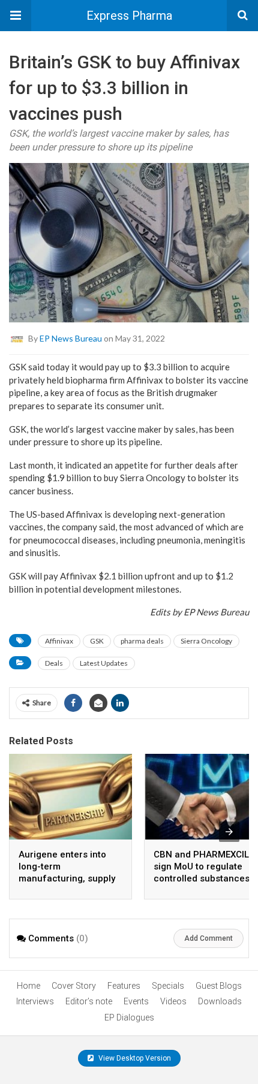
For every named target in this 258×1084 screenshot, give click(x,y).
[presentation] (229, 832)
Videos (173, 1001)
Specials (168, 986)
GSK (97, 640)
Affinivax (59, 640)
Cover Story (74, 986)
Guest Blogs (219, 986)
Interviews (35, 1001)
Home (28, 986)
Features (123, 986)
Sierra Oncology (206, 640)
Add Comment (208, 938)
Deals (54, 663)
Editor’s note (88, 1001)
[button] (15, 15)
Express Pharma (129, 15)
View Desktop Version (134, 1058)
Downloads (220, 1001)
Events (136, 1001)
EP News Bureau (71, 338)
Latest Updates (104, 663)
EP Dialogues (129, 1017)
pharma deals (142, 640)
